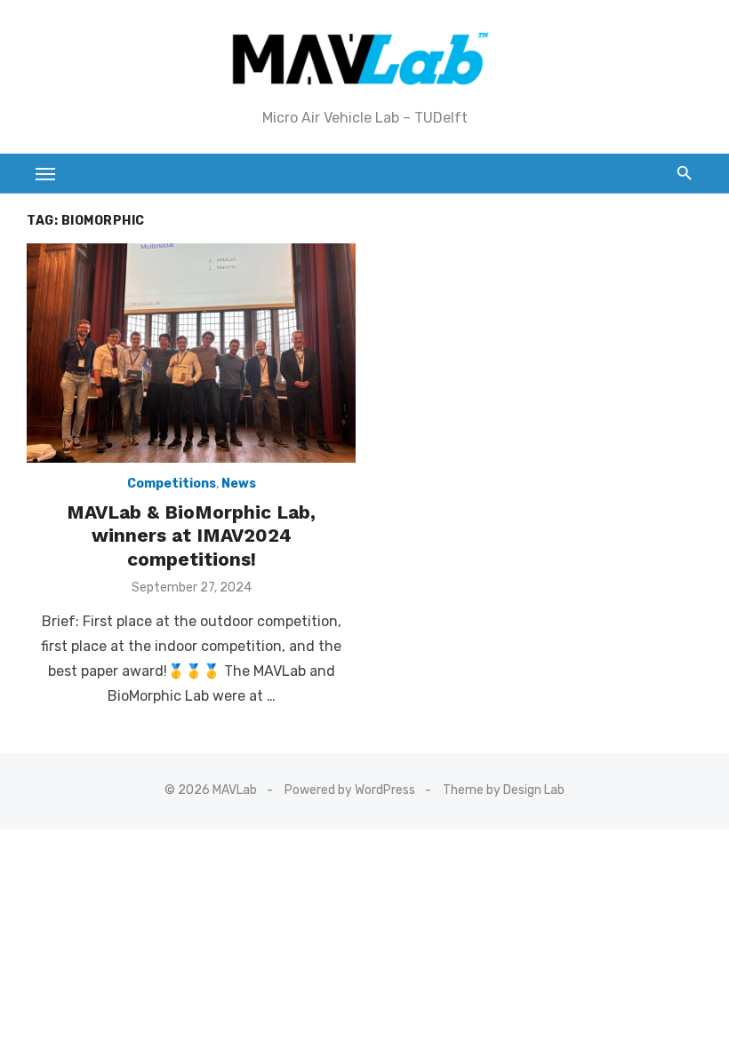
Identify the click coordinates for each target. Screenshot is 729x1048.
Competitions (171, 483)
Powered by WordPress (349, 790)
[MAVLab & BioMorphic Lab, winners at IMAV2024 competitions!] (191, 353)
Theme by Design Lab (504, 790)
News (238, 483)
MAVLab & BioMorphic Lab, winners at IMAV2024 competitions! (191, 535)
